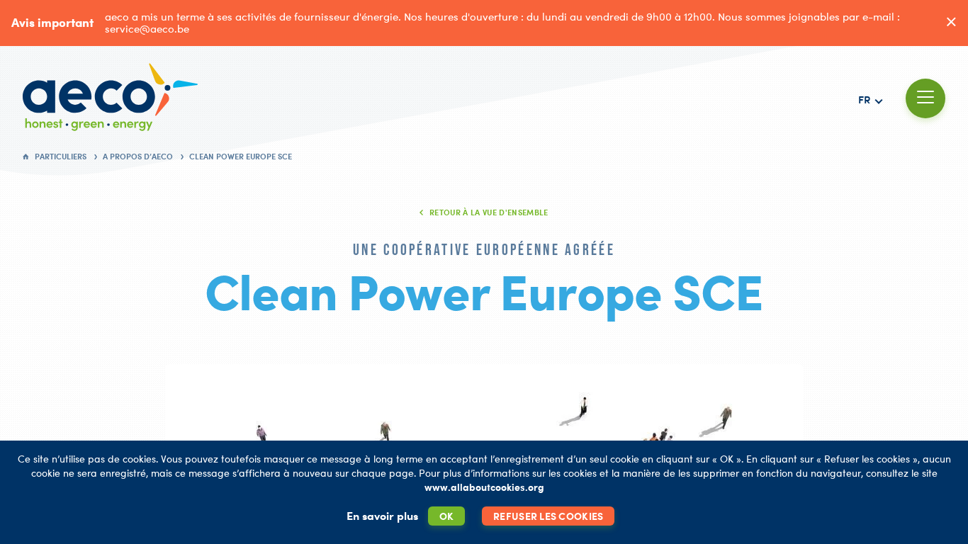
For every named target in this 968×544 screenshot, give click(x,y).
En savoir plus (382, 515)
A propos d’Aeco (138, 157)
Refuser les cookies (548, 516)
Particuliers (60, 157)
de (871, 133)
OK (446, 516)
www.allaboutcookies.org (484, 487)
